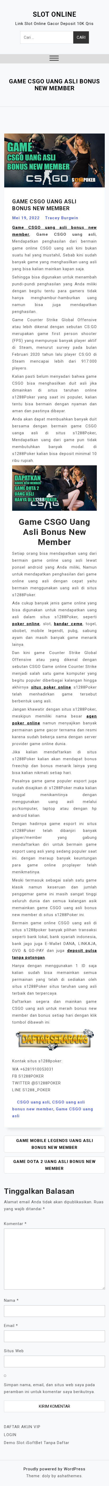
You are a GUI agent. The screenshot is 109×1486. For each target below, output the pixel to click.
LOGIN (10, 1434)
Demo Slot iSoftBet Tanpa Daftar (36, 1442)
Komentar (15, 1223)
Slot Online (54, 14)
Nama (11, 1300)
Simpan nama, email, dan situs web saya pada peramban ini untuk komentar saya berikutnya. (49, 1388)
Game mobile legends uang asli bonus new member (54, 1144)
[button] (54, 58)
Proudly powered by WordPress (54, 1469)
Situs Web (14, 1350)
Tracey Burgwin (61, 218)
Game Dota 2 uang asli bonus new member (54, 1165)
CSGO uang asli (33, 1102)
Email (11, 1325)
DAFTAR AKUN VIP (22, 1426)
